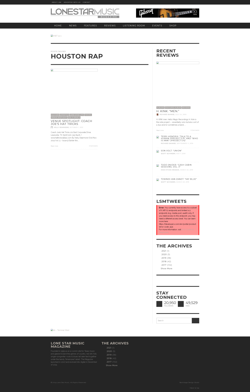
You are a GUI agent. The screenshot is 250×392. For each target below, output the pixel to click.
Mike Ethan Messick (170, 170)
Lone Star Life (77, 115)
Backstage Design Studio (189, 382)
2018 (164, 261)
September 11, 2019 (185, 143)
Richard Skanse (167, 114)
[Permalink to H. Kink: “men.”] (177, 83)
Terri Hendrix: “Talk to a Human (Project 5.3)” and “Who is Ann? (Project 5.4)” (179, 138)
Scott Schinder (168, 154)
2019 (164, 258)
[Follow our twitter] (159, 304)
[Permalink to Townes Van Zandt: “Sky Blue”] (157, 179)
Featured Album (173, 107)
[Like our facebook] (181, 304)
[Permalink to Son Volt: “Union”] (157, 151)
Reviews (186, 107)
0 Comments (93, 146)
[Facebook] (180, 2)
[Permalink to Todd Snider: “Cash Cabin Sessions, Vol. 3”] (157, 165)
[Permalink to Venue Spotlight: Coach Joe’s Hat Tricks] (74, 92)
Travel (88, 115)
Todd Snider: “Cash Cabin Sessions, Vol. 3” (176, 166)
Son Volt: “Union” (171, 151)
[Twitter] (190, 2)
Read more (54, 146)
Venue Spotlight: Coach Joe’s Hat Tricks (71, 122)
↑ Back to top (194, 388)
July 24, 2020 (180, 114)
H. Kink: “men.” (167, 111)
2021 (164, 251)
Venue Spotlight (59, 117)
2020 (164, 254)
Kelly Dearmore (61, 127)
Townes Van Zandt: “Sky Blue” (179, 179)
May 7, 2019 (180, 154)
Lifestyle (64, 115)
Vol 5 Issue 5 (74, 117)
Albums (160, 107)
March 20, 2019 (182, 182)
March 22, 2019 (186, 170)
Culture (55, 115)
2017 (164, 265)
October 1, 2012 (76, 127)
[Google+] (185, 2)
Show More (166, 268)
